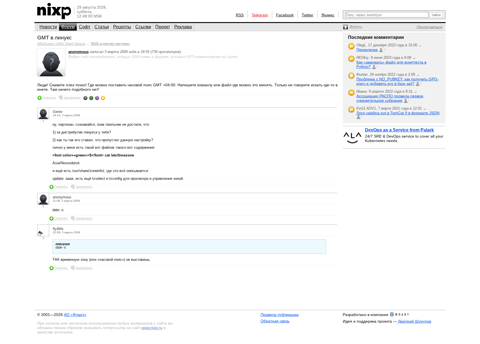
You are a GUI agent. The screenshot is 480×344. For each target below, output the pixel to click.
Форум (68, 26)
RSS (240, 15)
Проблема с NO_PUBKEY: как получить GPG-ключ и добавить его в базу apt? (397, 81)
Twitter (307, 15)
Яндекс (327, 15)
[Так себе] (91, 98)
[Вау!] (103, 98)
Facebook (285, 15)
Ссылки (143, 26)
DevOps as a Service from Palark (399, 130)
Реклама (183, 26)
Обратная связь (275, 321)
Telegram (260, 15)
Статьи (101, 26)
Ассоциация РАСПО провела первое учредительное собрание (389, 98)
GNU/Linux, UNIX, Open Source (61, 43)
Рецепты (122, 26)
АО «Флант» (75, 314)
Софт (84, 26)
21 (384, 50)
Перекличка (367, 49)
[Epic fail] (85, 98)
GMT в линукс (54, 38)
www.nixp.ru (151, 327)
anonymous (78, 52)
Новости (48, 26)
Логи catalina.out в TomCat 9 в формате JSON (397, 113)
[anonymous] (51, 75)
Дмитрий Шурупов (414, 321)
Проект (162, 26)
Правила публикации (280, 314)
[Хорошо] (97, 98)
